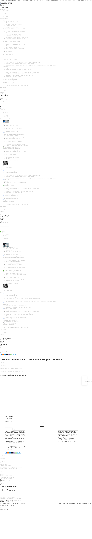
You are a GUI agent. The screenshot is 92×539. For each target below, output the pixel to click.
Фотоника (5, 66)
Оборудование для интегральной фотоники (14, 28)
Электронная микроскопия (12, 47)
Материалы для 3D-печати (12, 27)
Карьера (5, 13)
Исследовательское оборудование (11, 41)
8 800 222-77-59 (6, 5)
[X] (7, 354)
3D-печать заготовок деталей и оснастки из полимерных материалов (23, 72)
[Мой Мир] (5, 354)
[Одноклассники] (3, 354)
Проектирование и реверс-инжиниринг (16, 60)
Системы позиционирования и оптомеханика (17, 37)
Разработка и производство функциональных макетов (19, 75)
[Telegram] (3, 101)
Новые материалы (7, 54)
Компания (2, 9)
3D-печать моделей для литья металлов (16, 78)
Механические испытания (12, 50)
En (0, 224)
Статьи (4, 90)
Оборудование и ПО (4, 18)
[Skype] (13, 354)
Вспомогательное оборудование (14, 24)
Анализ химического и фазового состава (16, 44)
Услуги (1, 58)
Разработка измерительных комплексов (16, 68)
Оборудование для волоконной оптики (15, 38)
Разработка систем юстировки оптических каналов (18, 69)
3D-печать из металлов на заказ (14, 76)
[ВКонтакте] (1, 354)
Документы (16, 429)
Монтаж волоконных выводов (13, 32)
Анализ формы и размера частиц (14, 43)
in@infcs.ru (3, 483)
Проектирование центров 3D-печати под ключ (17, 85)
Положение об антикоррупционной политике (11, 498)
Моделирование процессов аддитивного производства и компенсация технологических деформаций (31, 65)
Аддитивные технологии (9, 20)
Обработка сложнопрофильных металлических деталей (19, 73)
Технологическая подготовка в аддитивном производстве (20, 63)
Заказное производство (9, 71)
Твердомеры (9, 51)
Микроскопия (9, 45)
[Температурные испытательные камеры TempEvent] (41, 392)
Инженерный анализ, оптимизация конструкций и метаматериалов (23, 62)
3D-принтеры (9, 22)
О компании (6, 10)
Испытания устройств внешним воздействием (17, 40)
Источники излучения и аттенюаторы (15, 31)
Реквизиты (5, 16)
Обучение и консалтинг (9, 82)
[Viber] (9, 354)
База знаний (3, 87)
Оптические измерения (12, 30)
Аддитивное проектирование (10, 59)
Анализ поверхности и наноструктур (15, 48)
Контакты (5, 15)
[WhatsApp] (11, 354)
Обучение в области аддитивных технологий (17, 83)
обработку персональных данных (68, 0)
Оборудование (3, 464)
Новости (2, 92)
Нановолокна (9, 55)
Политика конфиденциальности (8, 497)
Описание (8, 429)
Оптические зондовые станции (13, 34)
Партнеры (5, 12)
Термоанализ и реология (12, 53)
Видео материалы (7, 88)
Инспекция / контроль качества (14, 35)
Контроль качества (10, 25)
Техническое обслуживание (10, 79)
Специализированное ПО (12, 21)
